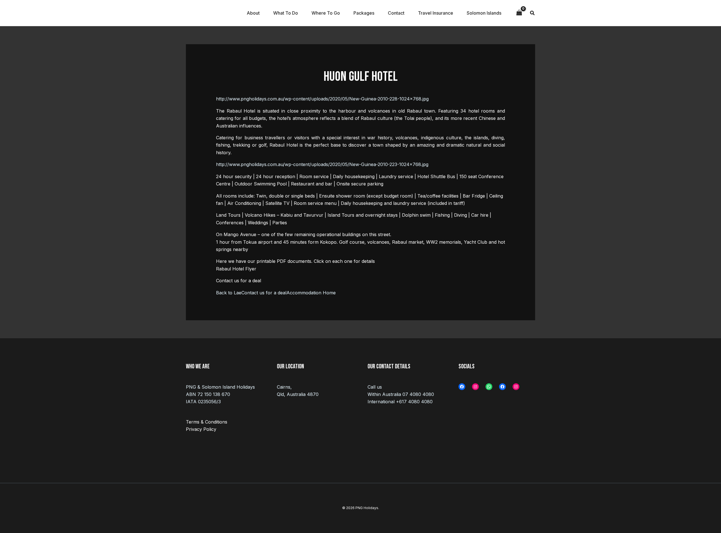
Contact (396, 13)
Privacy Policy (201, 429)
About (253, 13)
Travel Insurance (435, 13)
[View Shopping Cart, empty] (519, 13)
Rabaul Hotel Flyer (236, 269)
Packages (363, 13)
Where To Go (325, 13)
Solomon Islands (484, 13)
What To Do (285, 13)
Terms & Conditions (206, 422)
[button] (532, 14)
